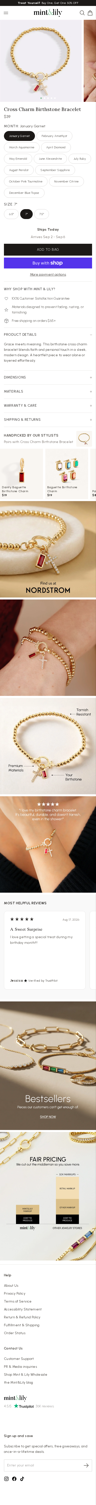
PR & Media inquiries (20, 1367)
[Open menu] (6, 13)
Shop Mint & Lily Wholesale (25, 1374)
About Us (11, 1286)
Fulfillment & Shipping (22, 1325)
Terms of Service (18, 1301)
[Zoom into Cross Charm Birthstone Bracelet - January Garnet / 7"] (41, 61)
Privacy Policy (14, 1293)
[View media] (48, 549)
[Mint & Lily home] (48, 13)
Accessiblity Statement (23, 1309)
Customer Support (19, 1359)
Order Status (14, 1333)
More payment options (48, 274)
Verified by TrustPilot (43, 980)
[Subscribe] (86, 1465)
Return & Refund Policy (22, 1317)
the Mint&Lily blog (18, 1382)
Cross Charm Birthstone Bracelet (46, 442)
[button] (90, 13)
